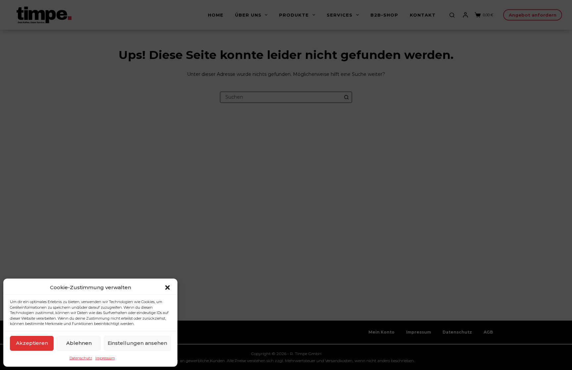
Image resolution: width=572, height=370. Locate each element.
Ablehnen (79, 343)
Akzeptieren (32, 343)
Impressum (105, 358)
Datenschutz (81, 358)
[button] (167, 287)
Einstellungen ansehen (137, 343)
